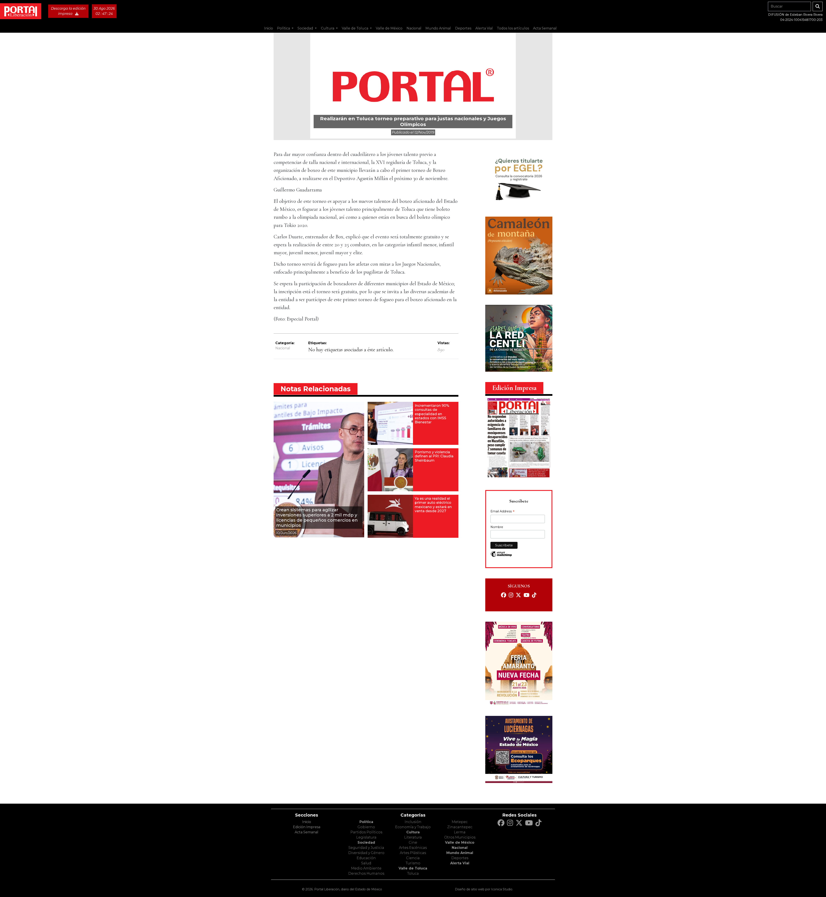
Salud (366, 863)
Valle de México (459, 842)
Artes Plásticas (413, 853)
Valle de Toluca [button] (355, 28)
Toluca (413, 873)
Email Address (502, 511)
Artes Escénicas (413, 848)
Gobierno (366, 827)
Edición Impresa (306, 827)
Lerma (459, 832)
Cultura (413, 832)
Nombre (496, 527)
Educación (366, 858)
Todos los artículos (513, 28)
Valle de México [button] (389, 28)
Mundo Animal (459, 853)
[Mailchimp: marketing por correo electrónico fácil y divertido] (501, 556)
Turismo (413, 863)
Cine (413, 842)
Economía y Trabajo (413, 827)
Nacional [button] (414, 28)
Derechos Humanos (366, 873)
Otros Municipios (459, 837)
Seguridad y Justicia (366, 848)
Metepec (460, 822)
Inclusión (413, 822)
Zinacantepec (459, 827)
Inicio (268, 28)
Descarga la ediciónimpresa (68, 11)
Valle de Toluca (413, 868)
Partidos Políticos (366, 832)
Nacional (282, 348)
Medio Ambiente (366, 868)
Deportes (459, 858)
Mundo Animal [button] (438, 28)
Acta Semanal (545, 28)
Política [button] (284, 28)
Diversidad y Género (366, 853)
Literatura (413, 837)
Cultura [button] (328, 28)
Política (366, 822)
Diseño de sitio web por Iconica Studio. (484, 889)
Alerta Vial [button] (484, 28)
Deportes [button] (463, 28)
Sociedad (366, 842)
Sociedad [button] (305, 28)
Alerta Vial (459, 863)
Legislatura (366, 837)
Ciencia (413, 858)
